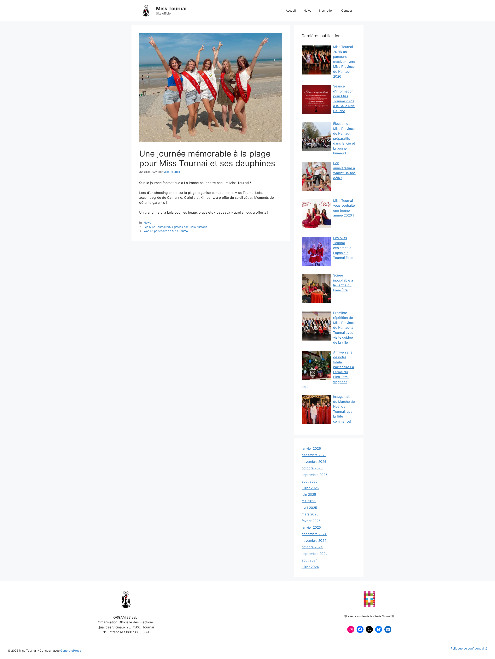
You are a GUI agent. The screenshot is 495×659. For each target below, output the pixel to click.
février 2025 (311, 521)
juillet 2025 (310, 488)
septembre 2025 (314, 475)
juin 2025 (309, 494)
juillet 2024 (310, 567)
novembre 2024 (314, 541)
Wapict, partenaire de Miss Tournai (166, 231)
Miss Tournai (171, 8)
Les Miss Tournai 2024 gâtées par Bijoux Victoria (175, 227)
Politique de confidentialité (469, 648)
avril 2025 (309, 508)
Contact (346, 10)
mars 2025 (310, 514)
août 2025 (309, 481)
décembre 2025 (314, 455)
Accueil (291, 10)
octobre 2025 (312, 468)
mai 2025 (309, 501)
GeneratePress (70, 650)
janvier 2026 (311, 448)
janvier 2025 (311, 527)
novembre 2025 (314, 462)
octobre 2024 (312, 547)
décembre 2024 (314, 534)
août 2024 (310, 560)
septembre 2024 (315, 554)
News (307, 10)
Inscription (326, 10)
